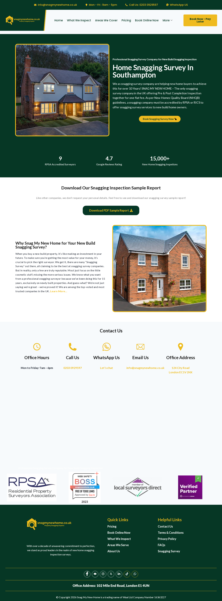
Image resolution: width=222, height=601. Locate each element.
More (166, 20)
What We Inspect (79, 20)
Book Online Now (147, 20)
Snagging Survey (169, 551)
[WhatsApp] (135, 574)
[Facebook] (87, 574)
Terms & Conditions (171, 532)
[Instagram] (103, 574)
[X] (111, 574)
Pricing (126, 20)
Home (58, 20)
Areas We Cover (106, 20)
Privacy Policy (167, 539)
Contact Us (165, 526)
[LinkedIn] (119, 574)
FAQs (161, 545)
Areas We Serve (118, 545)
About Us (113, 551)
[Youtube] (95, 574)
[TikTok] (127, 574)
